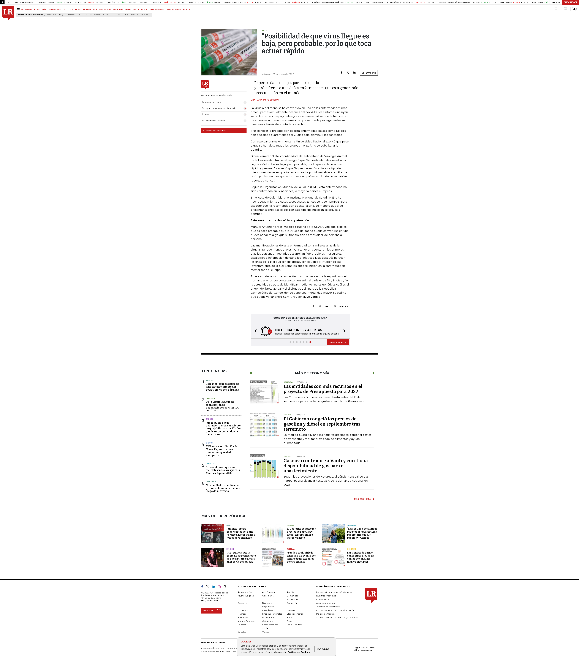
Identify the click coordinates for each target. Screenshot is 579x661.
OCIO (65, 9)
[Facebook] (341, 72)
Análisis (290, 592)
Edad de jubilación (140, 15)
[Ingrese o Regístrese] (574, 9)
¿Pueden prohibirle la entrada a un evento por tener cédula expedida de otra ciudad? (301, 557)
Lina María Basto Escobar (265, 100)
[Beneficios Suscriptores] (565, 9)
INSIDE (186, 9)
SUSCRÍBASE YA (338, 342)
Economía (51, 15)
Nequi (62, 15)
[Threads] (226, 587)
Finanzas (82, 15)
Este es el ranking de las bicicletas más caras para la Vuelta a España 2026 (223, 470)
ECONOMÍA (40, 9)
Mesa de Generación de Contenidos (334, 592)
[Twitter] (347, 72)
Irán (228, 525)
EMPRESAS (54, 9)
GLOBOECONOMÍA (80, 9)
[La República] (8, 13)
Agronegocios (245, 592)
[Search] (556, 8)
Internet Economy (246, 621)
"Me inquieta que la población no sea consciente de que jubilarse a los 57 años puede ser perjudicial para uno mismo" (223, 428)
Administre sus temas (215, 130)
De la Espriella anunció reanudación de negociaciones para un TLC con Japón (222, 406)
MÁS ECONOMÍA (362, 499)
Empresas (242, 610)
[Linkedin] (354, 72)
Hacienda (210, 398)
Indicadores (243, 617)
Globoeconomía (295, 614)
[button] (255, 331)
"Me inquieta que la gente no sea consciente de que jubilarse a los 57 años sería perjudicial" (241, 557)
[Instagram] (220, 587)
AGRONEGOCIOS (102, 9)
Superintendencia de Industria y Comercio (337, 617)
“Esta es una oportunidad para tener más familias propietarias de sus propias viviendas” (362, 533)
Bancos (71, 15)
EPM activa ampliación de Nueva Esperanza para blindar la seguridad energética (221, 451)
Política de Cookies (299, 652)
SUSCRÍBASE (570, 2)
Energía (209, 443)
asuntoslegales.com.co (212, 648)
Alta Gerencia (268, 592)
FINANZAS (26, 9)
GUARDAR (370, 73)
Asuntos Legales (246, 596)
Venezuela (211, 482)
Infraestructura (269, 617)
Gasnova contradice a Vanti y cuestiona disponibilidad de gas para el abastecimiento (326, 466)
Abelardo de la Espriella (102, 15)
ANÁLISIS (118, 9)
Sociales (242, 632)
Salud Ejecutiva (294, 624)
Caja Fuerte (268, 596)
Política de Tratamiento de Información (335, 610)
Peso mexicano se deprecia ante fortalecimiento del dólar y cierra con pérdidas (222, 386)
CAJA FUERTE (156, 9)
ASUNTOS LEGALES (136, 9)
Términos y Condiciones (328, 606)
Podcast (242, 624)
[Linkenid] (214, 587)
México (209, 380)
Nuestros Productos (326, 596)
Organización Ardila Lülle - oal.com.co (364, 648)
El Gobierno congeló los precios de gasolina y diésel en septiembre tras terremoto (322, 424)
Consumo (351, 549)
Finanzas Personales (272, 614)
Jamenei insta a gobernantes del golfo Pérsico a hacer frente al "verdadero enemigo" (241, 533)
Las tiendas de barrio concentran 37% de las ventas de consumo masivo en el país (361, 557)
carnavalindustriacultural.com (215, 651)
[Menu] (18, 9)
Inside (290, 617)
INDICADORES (173, 9)
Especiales (267, 610)
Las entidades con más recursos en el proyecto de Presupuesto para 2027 (323, 389)
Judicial (290, 549)
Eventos (291, 610)
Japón (125, 15)
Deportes (211, 464)
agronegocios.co (235, 648)
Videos (265, 632)
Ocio (289, 621)
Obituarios (267, 621)
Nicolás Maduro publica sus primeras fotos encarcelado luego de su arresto (223, 488)
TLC (118, 15)
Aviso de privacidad (325, 603)
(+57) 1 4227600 (209, 600)
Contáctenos (322, 599)
